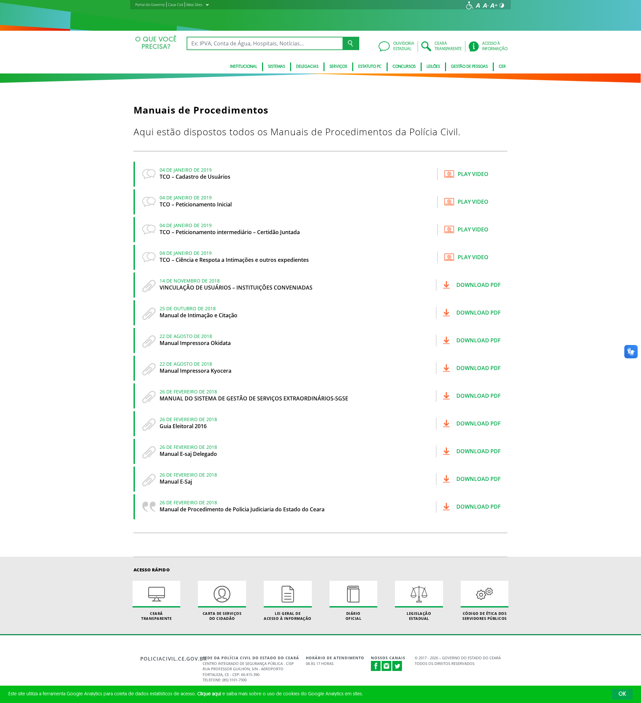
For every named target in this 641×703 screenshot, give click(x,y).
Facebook (376, 666)
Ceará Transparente (156, 616)
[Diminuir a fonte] (486, 5)
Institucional (243, 67)
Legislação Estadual (419, 616)
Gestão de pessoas (469, 67)
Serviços (338, 67)
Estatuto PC (370, 67)
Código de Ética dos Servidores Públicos (484, 616)
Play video (473, 174)
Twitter (397, 666)
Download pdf (478, 285)
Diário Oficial (354, 616)
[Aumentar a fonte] (494, 5)
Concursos (404, 67)
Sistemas (276, 67)
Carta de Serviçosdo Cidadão (222, 616)
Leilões (433, 67)
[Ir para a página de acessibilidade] (470, 5)
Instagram (387, 666)
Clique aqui (209, 694)
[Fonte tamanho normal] (478, 5)
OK (622, 694)
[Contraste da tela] (502, 5)
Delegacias (307, 67)
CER (502, 67)
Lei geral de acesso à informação (287, 616)
